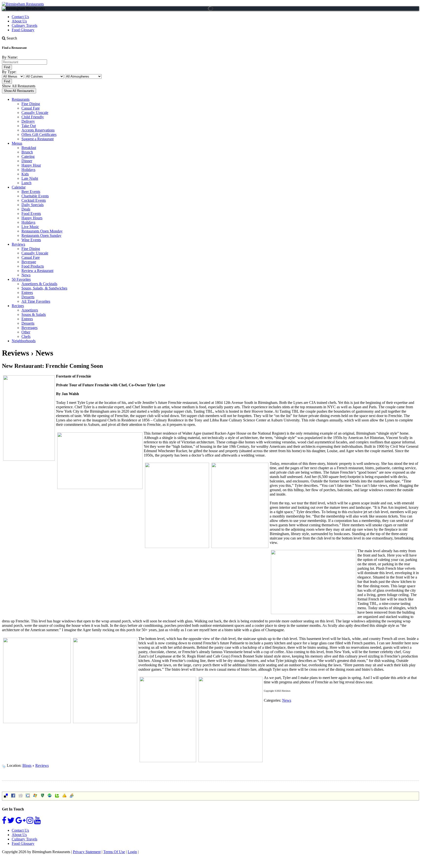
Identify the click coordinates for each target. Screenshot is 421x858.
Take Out (28, 126)
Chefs (25, 336)
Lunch (26, 183)
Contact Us (20, 17)
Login (132, 852)
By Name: (10, 57)
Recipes (18, 306)
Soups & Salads (33, 314)
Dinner (26, 161)
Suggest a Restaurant (37, 139)
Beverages (29, 328)
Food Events (31, 213)
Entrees (27, 292)
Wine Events (31, 240)
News (25, 275)
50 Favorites (21, 279)
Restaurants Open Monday (42, 231)
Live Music (30, 227)
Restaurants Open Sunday (41, 235)
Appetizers (29, 310)
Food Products (32, 266)
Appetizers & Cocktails (39, 284)
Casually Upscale (34, 112)
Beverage (28, 262)
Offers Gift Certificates (39, 134)
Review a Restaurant (37, 271)
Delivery (28, 121)
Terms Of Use (114, 852)
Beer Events (30, 192)
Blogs (26, 765)
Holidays (28, 170)
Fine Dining (30, 104)
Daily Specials (32, 205)
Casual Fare (30, 108)
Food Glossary (23, 30)
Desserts (27, 297)
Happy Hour (31, 165)
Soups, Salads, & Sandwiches (44, 288)
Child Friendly (32, 117)
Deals (25, 209)
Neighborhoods (24, 341)
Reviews (18, 244)
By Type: (9, 72)
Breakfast (28, 148)
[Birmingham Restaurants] (23, 4)
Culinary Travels (24, 25)
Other (25, 332)
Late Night (29, 178)
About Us (19, 21)
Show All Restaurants (18, 86)
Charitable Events (35, 196)
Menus (17, 143)
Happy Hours (31, 218)
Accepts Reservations (38, 130)
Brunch (27, 152)
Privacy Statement (87, 852)
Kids (25, 174)
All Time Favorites (35, 301)
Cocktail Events (33, 200)
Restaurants (20, 99)
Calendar (19, 187)
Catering (28, 156)
